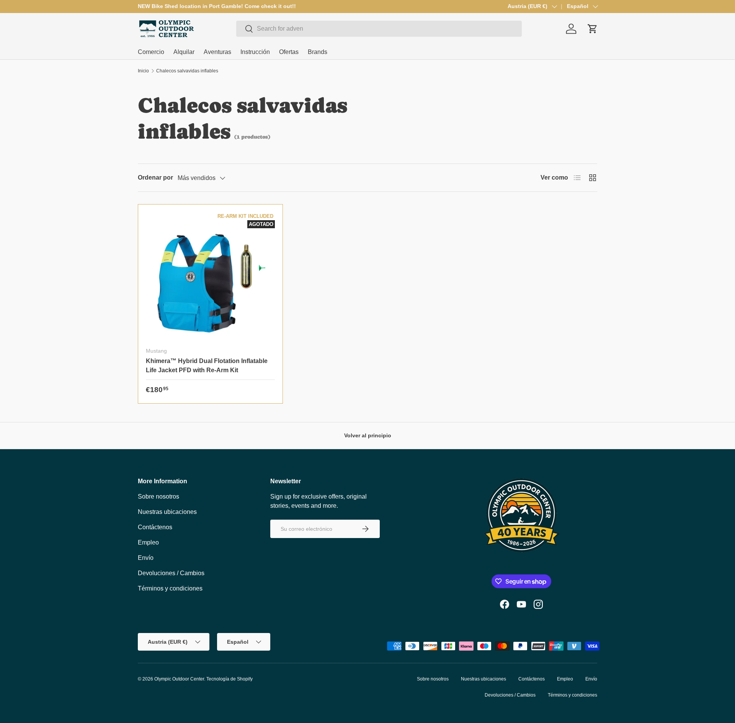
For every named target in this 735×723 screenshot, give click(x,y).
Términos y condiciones (170, 588)
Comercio (151, 52)
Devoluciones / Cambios (171, 573)
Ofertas (289, 52)
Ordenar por (155, 177)
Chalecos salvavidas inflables (187, 71)
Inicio (143, 71)
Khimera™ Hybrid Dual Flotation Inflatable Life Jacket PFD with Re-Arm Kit (207, 365)
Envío (146, 558)
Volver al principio (367, 435)
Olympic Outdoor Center (179, 679)
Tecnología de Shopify (229, 679)
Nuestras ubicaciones (167, 512)
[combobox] (379, 29)
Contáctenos (155, 527)
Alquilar (183, 52)
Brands (317, 52)
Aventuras (217, 52)
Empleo (148, 542)
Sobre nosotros (158, 496)
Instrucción (255, 52)
